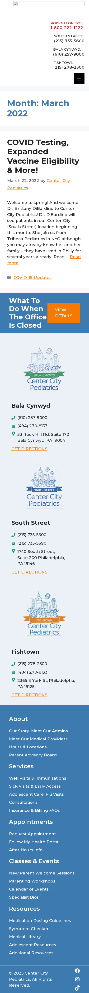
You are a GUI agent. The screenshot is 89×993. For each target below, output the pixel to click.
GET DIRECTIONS (29, 448)
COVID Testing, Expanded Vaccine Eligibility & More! (43, 156)
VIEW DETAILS (64, 313)
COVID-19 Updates (33, 277)
